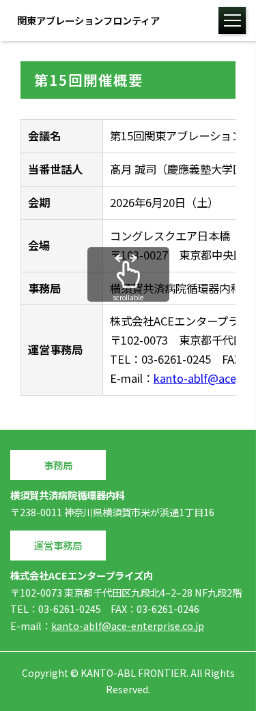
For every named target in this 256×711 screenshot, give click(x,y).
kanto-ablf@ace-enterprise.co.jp (127, 625)
